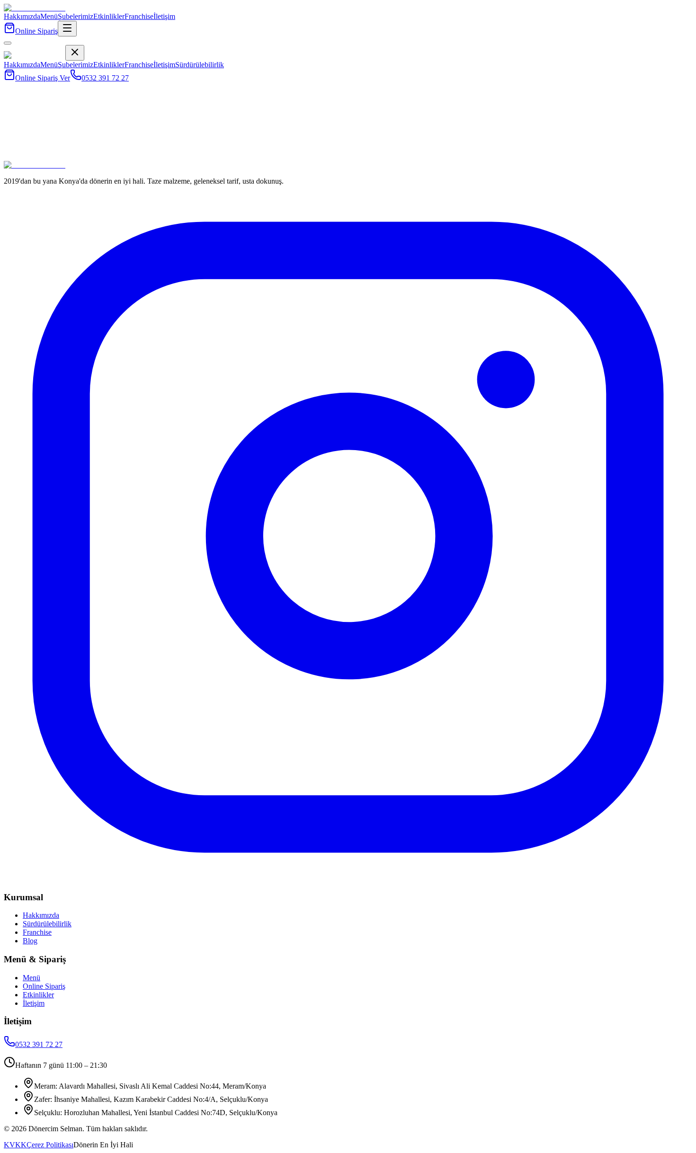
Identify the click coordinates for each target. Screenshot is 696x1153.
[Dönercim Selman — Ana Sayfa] (34, 8)
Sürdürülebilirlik (199, 65)
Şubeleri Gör (103, 162)
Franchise (139, 16)
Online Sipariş (36, 31)
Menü (49, 16)
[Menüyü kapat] (7, 43)
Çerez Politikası (50, 1145)
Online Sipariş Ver (42, 78)
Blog (30, 941)
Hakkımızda (22, 16)
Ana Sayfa (20, 162)
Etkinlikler (109, 16)
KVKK (15, 1145)
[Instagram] (348, 879)
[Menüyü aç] (67, 28)
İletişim (164, 16)
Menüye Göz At (60, 162)
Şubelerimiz (75, 16)
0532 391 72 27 (105, 78)
